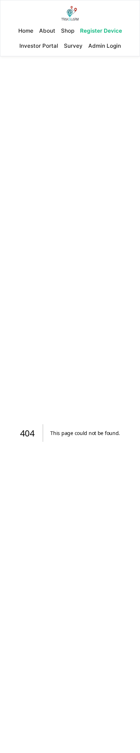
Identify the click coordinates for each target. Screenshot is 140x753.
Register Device (101, 30)
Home (25, 30)
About (47, 30)
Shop (67, 30)
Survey (73, 45)
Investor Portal (38, 45)
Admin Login (104, 45)
